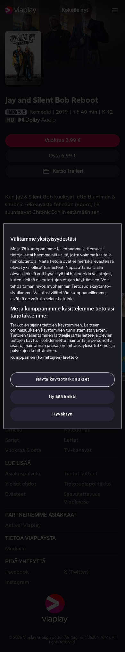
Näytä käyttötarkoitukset (62, 379)
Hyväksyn (62, 414)
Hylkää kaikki (62, 397)
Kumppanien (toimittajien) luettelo (44, 358)
